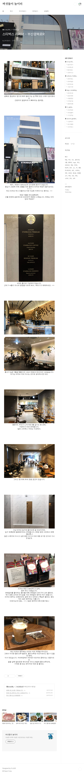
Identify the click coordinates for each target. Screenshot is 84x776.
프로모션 (67, 165)
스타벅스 (77, 170)
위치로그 (35, 11)
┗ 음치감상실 (69, 84)
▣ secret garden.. (71, 119)
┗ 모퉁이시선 (69, 72)
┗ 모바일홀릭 (69, 112)
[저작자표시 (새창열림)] (25, 676)
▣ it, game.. (69, 107)
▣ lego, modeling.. (71, 90)
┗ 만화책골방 (69, 81)
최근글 (67, 144)
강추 (70, 168)
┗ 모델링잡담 (69, 98)
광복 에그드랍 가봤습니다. (14, 690)
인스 (73, 160)
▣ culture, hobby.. (71, 76)
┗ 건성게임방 (69, 110)
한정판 (79, 173)
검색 (75, 4)
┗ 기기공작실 (69, 115)
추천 (66, 173)
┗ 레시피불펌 (69, 124)
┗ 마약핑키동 (69, 101)
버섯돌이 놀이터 (12, 4)
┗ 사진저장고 (69, 127)
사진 (73, 176)
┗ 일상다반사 (69, 64)
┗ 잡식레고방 (69, 93)
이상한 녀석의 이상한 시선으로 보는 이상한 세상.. (19, 737)
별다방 (70, 162)
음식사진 (77, 160)
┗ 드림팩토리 (69, 121)
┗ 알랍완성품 (69, 104)
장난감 (74, 173)
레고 (78, 162)
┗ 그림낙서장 (69, 87)
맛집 (66, 160)
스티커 (66, 178)
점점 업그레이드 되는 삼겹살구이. (17, 693)
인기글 (72, 144)
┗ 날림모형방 (69, 96)
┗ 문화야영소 (69, 79)
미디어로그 (22, 11)
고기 (66, 176)
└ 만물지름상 (69, 70)
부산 (69, 160)
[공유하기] (10, 675)
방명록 (46, 11)
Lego (74, 162)
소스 (74, 168)
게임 (72, 165)
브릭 (74, 178)
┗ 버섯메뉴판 (19, 686)
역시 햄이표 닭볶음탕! (13, 695)
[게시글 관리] (13, 675)
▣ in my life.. (10, 686)
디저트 (75, 165)
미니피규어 (68, 170)
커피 (69, 176)
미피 (76, 176)
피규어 (66, 168)
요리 (73, 170)
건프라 (70, 173)
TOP (80, 769)
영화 (79, 168)
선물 (66, 162)
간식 (70, 178)
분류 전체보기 (69, 58)
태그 (11, 11)
